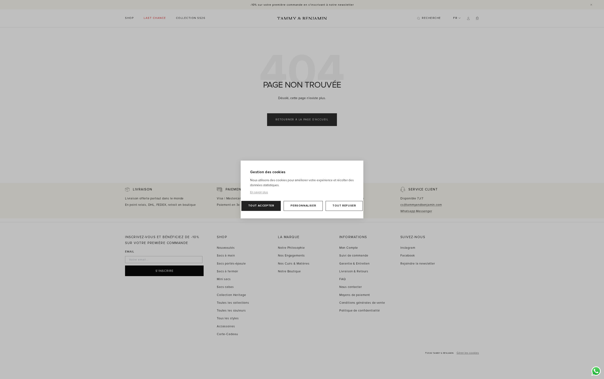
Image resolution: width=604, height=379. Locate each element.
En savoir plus (259, 192)
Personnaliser (303, 206)
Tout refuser (344, 206)
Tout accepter (261, 206)
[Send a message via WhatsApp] (596, 371)
